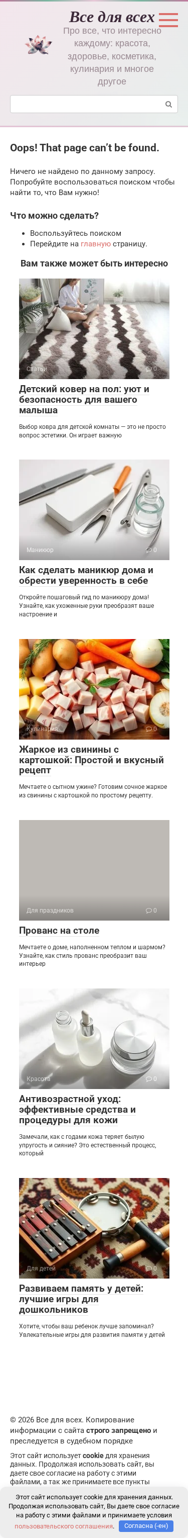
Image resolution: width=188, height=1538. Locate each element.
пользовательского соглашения (64, 1525)
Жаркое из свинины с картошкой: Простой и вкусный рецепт (91, 760)
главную (96, 243)
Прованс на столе (59, 930)
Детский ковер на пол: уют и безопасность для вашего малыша (84, 399)
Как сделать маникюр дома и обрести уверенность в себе (86, 575)
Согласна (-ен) (146, 1525)
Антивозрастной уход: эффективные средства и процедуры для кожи (77, 1109)
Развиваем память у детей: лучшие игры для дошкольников (81, 1299)
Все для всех (112, 16)
